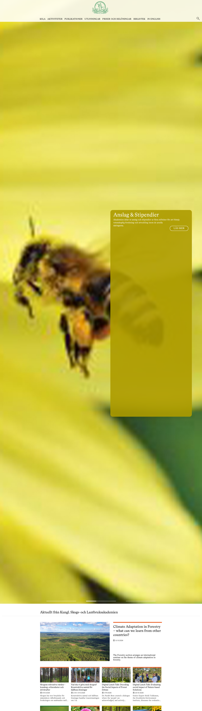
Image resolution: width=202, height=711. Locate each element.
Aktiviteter (54, 19)
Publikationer (74, 19)
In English (153, 19)
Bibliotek (139, 19)
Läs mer (179, 228)
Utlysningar (92, 19)
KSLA (42, 19)
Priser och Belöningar (116, 19)
